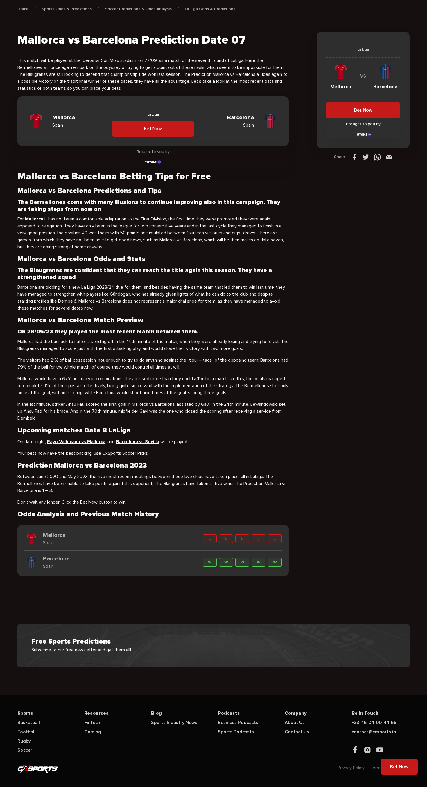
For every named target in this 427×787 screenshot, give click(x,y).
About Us (295, 722)
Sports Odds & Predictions (67, 8)
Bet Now (153, 128)
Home (22, 8)
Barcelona (270, 360)
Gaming (92, 732)
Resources (96, 713)
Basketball (28, 722)
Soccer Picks (135, 453)
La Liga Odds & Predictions (210, 8)
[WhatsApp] (377, 157)
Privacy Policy (351, 768)
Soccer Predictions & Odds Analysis (138, 8)
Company (296, 713)
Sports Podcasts (236, 732)
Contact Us (297, 732)
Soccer (24, 750)
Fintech (92, 722)
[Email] (388, 157)
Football (26, 732)
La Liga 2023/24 (97, 287)
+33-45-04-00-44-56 (374, 722)
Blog (156, 713)
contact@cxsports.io (373, 732)
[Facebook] (354, 157)
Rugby (24, 741)
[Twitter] (365, 157)
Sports (25, 713)
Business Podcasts (238, 722)
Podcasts (229, 713)
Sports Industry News (174, 722)
